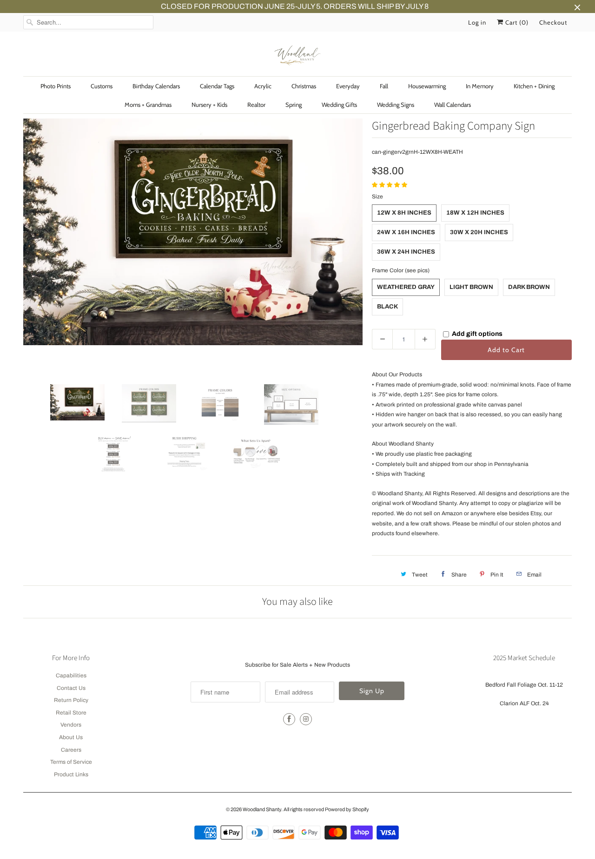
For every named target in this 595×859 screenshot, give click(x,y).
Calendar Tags (217, 86)
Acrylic (262, 86)
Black (387, 306)
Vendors (70, 724)
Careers (71, 750)
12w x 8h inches (404, 213)
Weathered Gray (406, 287)
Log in (477, 22)
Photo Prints (55, 86)
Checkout (553, 22)
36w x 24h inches (406, 252)
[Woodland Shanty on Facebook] (289, 719)
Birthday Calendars (156, 86)
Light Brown (471, 287)
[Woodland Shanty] (297, 56)
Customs (101, 86)
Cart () (516, 22)
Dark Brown (529, 287)
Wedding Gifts (339, 104)
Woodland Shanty (262, 809)
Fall (384, 86)
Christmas (303, 86)
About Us (71, 737)
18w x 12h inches (475, 213)
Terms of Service (71, 762)
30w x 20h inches (479, 232)
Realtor (256, 104)
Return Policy (71, 700)
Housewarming (427, 86)
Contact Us (71, 688)
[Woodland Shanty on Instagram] (306, 719)
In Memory (480, 86)
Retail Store (71, 712)
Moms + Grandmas (148, 104)
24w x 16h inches (406, 232)
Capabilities (71, 675)
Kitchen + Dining (534, 86)
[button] (390, 185)
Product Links (71, 774)
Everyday (348, 86)
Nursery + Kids (209, 104)
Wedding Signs (395, 104)
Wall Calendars (452, 104)
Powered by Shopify (347, 809)
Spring (293, 104)
